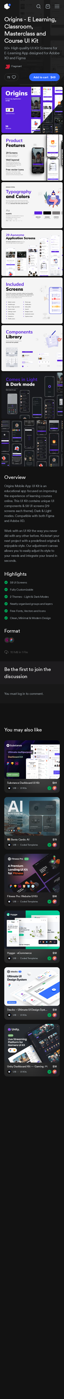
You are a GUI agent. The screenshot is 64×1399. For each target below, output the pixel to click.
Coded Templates (29, 845)
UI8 (14, 788)
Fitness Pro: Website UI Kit (22, 896)
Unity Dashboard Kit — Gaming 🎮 (27, 1066)
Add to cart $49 (44, 77)
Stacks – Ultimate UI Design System (27, 1009)
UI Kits (23, 788)
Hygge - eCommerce (19, 953)
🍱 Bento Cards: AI (18, 839)
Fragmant (16, 66)
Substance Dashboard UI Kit (23, 782)
